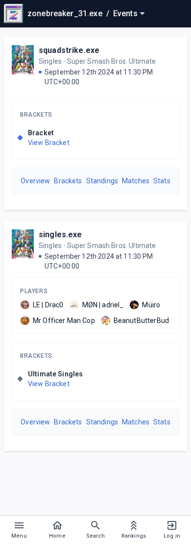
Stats (161, 181)
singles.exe (60, 234)
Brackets (36, 114)
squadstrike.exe (69, 50)
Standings (102, 181)
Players (34, 291)
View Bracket (49, 143)
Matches (135, 181)
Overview (35, 181)
